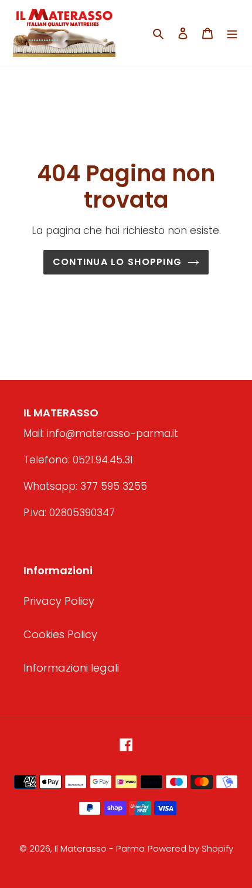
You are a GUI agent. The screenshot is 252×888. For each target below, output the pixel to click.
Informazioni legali (71, 667)
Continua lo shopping (117, 262)
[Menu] (232, 32)
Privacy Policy (58, 601)
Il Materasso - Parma (100, 848)
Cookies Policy (60, 634)
